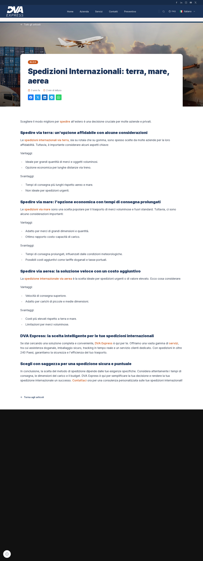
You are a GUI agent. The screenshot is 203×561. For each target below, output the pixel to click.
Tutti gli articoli (32, 24)
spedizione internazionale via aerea (48, 278)
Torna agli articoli (34, 397)
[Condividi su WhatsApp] (59, 97)
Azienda (84, 11)
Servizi (99, 11)
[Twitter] (195, 2)
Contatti (113, 11)
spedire (65, 121)
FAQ (174, 11)
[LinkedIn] (181, 2)
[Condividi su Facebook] (31, 97)
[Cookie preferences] (7, 554)
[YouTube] (191, 2)
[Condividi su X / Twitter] (38, 97)
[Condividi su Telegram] (52, 97)
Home (70, 11)
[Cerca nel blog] (163, 11)
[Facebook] (176, 2)
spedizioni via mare (37, 209)
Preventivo (130, 11)
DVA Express (103, 343)
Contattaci (79, 380)
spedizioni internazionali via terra (46, 140)
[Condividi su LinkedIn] (45, 97)
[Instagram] (186, 2)
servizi (173, 343)
